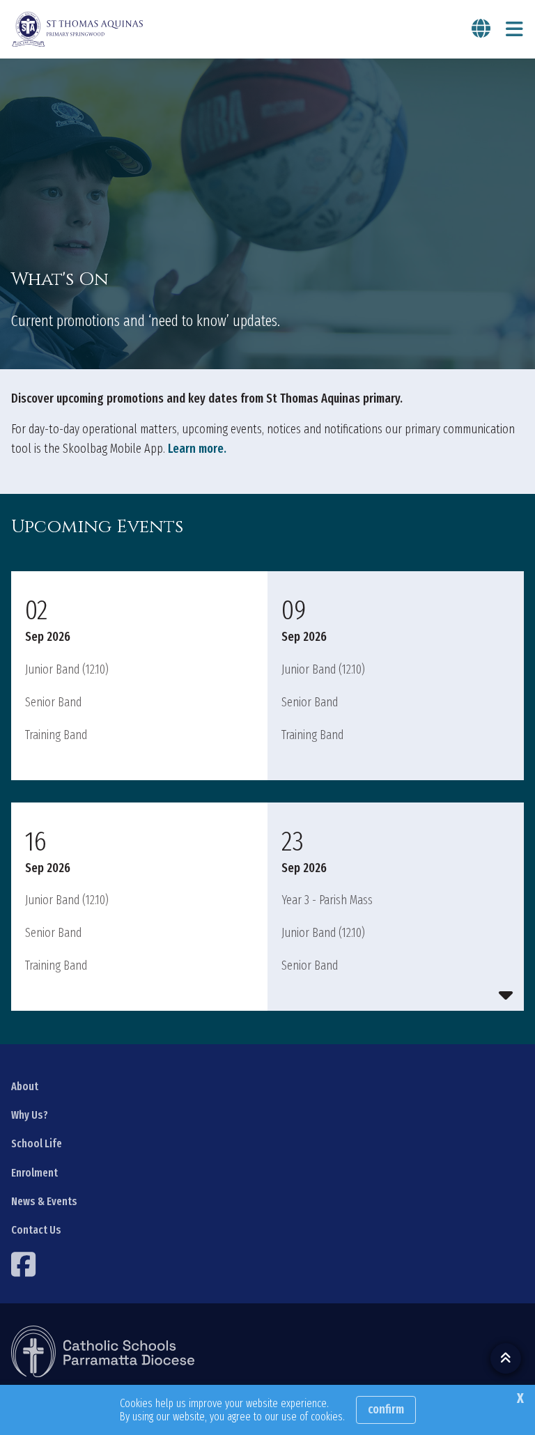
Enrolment (34, 1172)
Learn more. (197, 448)
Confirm (386, 1409)
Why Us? (29, 1115)
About (24, 1086)
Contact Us (36, 1229)
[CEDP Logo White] (103, 1351)
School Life (36, 1143)
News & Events (44, 1201)
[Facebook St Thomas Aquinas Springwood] (25, 1264)
